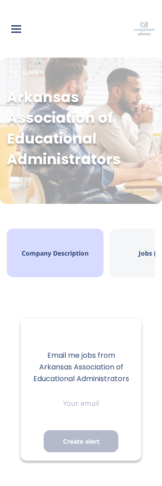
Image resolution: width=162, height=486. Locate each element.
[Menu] (16, 29)
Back (30, 72)
